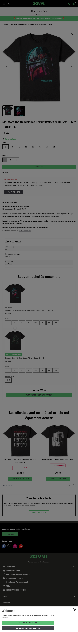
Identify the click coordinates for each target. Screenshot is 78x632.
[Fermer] (74, 609)
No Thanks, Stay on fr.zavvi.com (28, 628)
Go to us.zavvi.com (28, 622)
